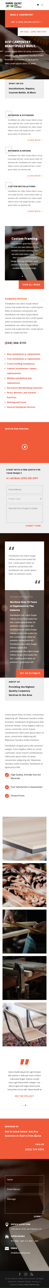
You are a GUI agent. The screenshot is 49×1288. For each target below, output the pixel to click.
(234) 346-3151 (16, 343)
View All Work (31, 284)
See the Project (24, 1096)
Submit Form (33, 526)
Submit (38, 1216)
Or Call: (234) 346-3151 (33, 31)
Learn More (34, 140)
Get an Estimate (30, 673)
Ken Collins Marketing (29, 1284)
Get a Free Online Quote (25, 22)
